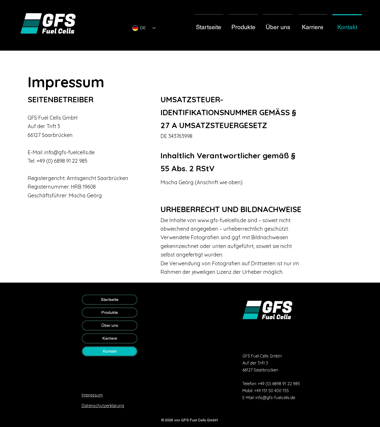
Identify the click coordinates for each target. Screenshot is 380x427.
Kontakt (110, 351)
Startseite (109, 299)
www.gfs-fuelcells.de (221, 220)
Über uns (109, 325)
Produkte (109, 312)
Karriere (109, 338)
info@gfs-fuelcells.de (69, 152)
